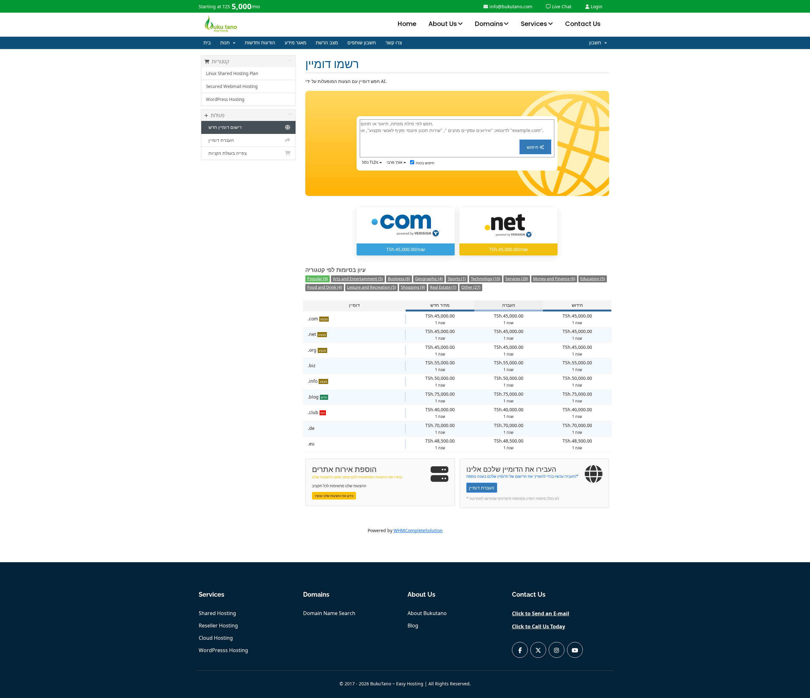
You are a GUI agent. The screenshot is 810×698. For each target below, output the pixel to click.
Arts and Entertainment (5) (358, 278)
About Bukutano (427, 613)
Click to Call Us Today (538, 626)
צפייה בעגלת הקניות (226, 153)
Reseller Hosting (218, 625)
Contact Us (583, 23)
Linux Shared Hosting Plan (232, 73)
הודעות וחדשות (260, 43)
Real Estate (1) (443, 287)
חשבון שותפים (361, 43)
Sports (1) (457, 278)
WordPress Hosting (225, 99)
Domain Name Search (329, 613)
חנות (226, 43)
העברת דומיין (220, 140)
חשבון (596, 43)
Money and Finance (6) (554, 278)
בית (207, 43)
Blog (413, 625)
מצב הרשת (327, 43)
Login (596, 6)
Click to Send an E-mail (540, 613)
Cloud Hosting (216, 637)
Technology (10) (485, 278)
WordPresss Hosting (223, 650)
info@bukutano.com (510, 6)
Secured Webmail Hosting (232, 86)
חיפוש (533, 147)
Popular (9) (317, 278)
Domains (489, 23)
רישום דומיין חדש (223, 127)
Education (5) (592, 278)
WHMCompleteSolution (418, 530)
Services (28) (516, 278)
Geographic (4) (429, 278)
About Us (442, 23)
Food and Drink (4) (324, 287)
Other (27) (470, 287)
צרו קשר (393, 43)
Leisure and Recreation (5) (371, 287)
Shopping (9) (413, 287)
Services (534, 23)
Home (407, 23)
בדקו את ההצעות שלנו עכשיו (334, 496)
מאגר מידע (295, 43)
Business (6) (399, 278)
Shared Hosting (217, 613)
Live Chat (561, 6)
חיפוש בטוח (425, 163)
